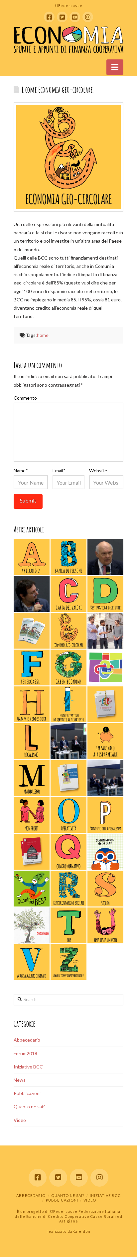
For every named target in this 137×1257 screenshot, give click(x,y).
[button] (114, 67)
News (20, 1080)
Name (21, 470)
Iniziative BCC (28, 1066)
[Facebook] (49, 17)
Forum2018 (25, 1053)
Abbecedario (27, 1040)
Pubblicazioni (27, 1093)
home (43, 335)
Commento (25, 398)
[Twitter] (62, 17)
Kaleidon (81, 1231)
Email (59, 470)
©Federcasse (64, 1211)
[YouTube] (74, 17)
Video (20, 1120)
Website (98, 470)
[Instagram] (87, 17)
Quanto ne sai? (29, 1106)
